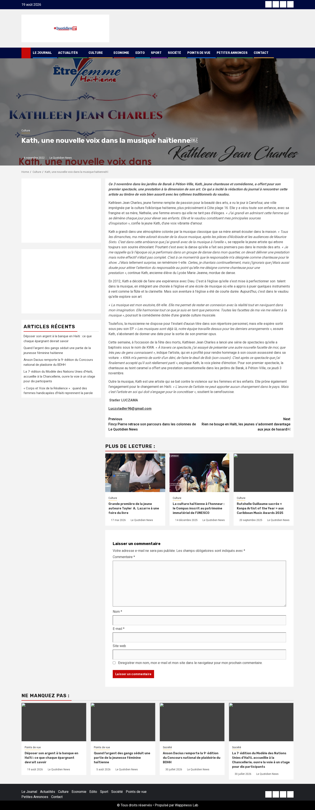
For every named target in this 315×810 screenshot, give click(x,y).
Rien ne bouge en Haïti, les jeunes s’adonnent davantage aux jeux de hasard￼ (246, 424)
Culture (95, 53)
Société (174, 53)
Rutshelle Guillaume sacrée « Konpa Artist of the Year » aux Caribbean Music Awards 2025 (260, 508)
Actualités (68, 53)
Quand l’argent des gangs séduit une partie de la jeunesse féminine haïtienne (122, 757)
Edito (140, 53)
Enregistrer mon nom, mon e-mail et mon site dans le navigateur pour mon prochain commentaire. (190, 663)
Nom (117, 612)
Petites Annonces (232, 53)
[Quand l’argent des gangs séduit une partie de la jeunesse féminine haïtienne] (123, 722)
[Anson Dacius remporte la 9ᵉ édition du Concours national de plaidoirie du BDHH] (192, 722)
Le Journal (42, 53)
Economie (121, 53)
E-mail (118, 629)
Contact (261, 53)
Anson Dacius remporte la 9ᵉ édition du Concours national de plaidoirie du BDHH (191, 757)
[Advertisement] (61, 211)
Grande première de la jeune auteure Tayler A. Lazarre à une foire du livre (133, 508)
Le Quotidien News (61, 157)
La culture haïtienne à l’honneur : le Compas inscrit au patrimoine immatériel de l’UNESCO (198, 508)
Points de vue (198, 53)
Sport (156, 53)
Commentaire (124, 557)
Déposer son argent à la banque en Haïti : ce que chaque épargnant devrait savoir (51, 757)
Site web (119, 646)
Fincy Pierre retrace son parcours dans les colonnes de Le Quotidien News (152, 424)
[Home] (26, 53)
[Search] (290, 53)
